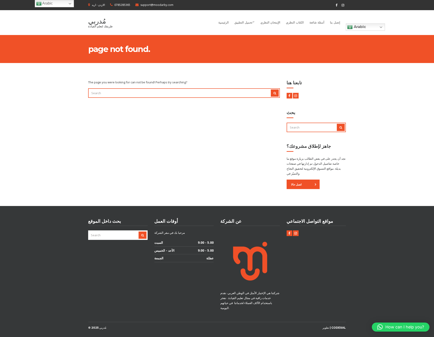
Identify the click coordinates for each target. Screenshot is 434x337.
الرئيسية (223, 22)
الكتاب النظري (295, 22)
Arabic (359, 27)
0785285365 (122, 5)
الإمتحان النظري (270, 22)
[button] (400, 327)
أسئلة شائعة (316, 22)
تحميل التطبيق (243, 22)
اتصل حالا (296, 184)
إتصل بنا (335, 22)
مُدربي (97, 21)
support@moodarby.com (156, 5)
